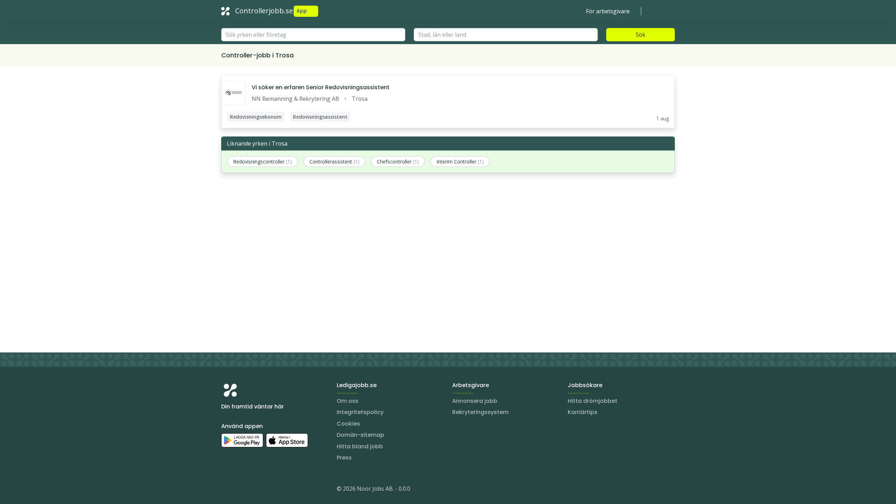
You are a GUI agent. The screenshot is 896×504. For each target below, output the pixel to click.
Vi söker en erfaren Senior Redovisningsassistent (321, 87)
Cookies (348, 424)
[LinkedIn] (240, 490)
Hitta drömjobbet (592, 401)
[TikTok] (268, 490)
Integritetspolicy (360, 412)
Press (344, 458)
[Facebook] (254, 490)
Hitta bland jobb (360, 446)
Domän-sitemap (360, 435)
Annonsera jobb (474, 401)
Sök (640, 34)
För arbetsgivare (608, 11)
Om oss (347, 401)
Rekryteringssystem (480, 412)
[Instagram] (226, 490)
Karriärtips (582, 412)
